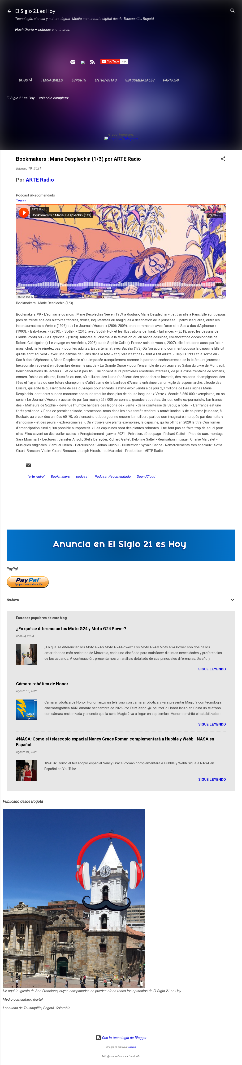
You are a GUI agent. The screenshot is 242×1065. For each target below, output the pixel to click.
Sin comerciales (140, 80)
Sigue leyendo (212, 669)
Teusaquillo (52, 80)
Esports (79, 80)
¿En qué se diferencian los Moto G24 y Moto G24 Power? (71, 628)
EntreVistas (106, 80)
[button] (223, 159)
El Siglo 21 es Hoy (35, 11)
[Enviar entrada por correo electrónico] (28, 467)
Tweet (21, 201)
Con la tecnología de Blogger (124, 1038)
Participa (171, 80)
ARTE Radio (40, 180)
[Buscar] (232, 11)
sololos (132, 1047)
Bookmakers (60, 476)
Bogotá (25, 80)
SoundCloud (146, 476)
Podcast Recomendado (113, 476)
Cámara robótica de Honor (42, 683)
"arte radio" (36, 476)
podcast (82, 476)
